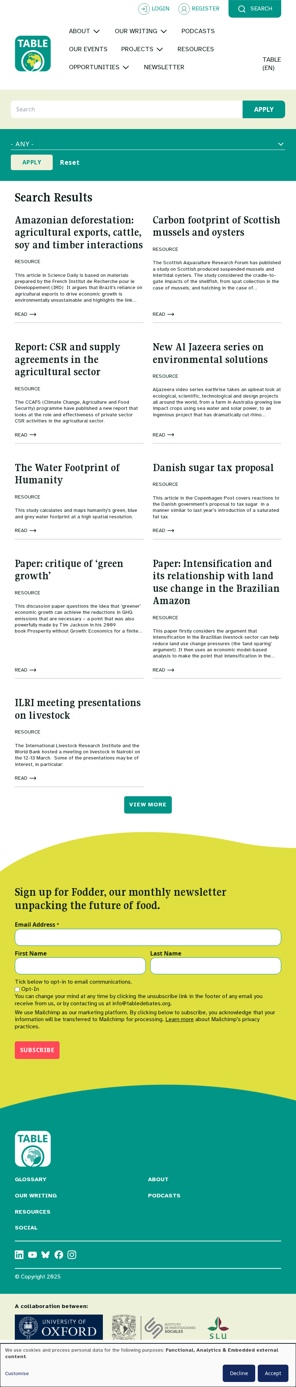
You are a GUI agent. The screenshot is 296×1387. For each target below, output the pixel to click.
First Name (31, 953)
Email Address (37, 925)
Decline (239, 1373)
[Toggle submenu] (96, 31)
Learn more (179, 1019)
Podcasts (164, 1195)
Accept (273, 1373)
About (158, 1179)
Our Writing (36, 1195)
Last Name (165, 953)
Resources (33, 1211)
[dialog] (148, 1365)
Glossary (31, 1179)
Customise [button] (17, 1373)
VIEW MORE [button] (147, 804)
